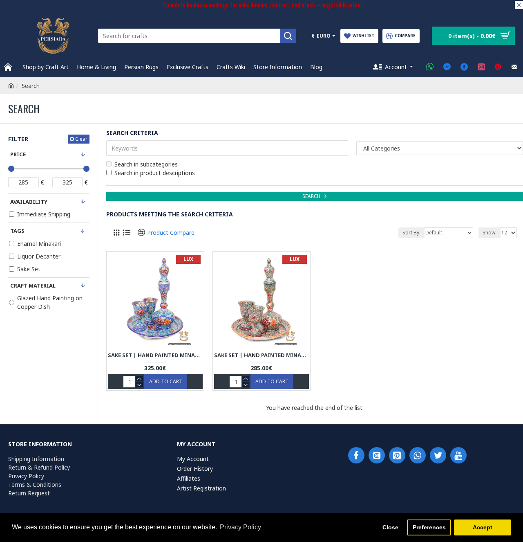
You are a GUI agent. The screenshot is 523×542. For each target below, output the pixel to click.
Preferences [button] (429, 527)
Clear (81, 138)
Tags (17, 230)
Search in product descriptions (154, 173)
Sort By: (411, 232)
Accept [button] (482, 527)
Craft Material (33, 285)
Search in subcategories (146, 164)
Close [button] (390, 527)
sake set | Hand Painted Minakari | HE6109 (155, 355)
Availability (28, 201)
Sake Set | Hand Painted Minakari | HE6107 (261, 355)
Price (18, 154)
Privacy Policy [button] (240, 527)
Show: (489, 232)
